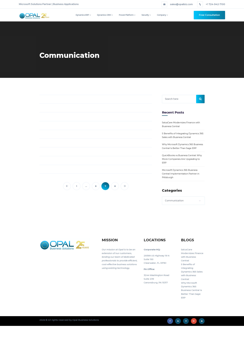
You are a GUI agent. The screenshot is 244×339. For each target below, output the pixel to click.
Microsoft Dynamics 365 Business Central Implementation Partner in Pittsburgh (180, 174)
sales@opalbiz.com (181, 4)
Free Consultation (209, 15)
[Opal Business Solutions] (31, 14)
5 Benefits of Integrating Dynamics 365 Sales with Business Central (182, 135)
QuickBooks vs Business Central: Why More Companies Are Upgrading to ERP (182, 159)
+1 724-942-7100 (215, 4)
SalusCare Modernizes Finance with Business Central (181, 124)
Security (145, 15)
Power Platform (126, 15)
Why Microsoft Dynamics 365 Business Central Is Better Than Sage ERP (182, 146)
